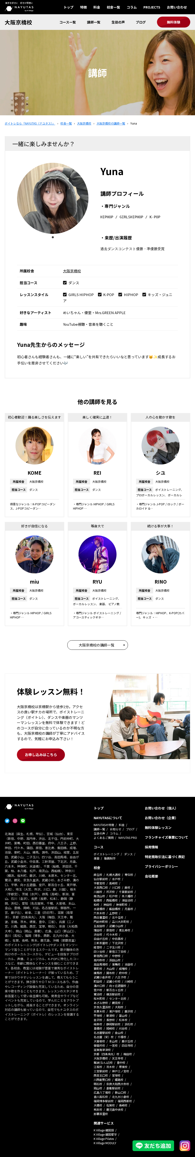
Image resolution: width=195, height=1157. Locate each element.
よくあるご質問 (104, 838)
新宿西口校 (101, 956)
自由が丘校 (101, 939)
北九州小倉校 (120, 1097)
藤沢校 (129, 1011)
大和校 (119, 1007)
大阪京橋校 (18, 22)
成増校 (123, 968)
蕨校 (127, 887)
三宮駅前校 (101, 1071)
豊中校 (121, 1062)
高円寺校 (99, 960)
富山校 (123, 1015)
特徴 (83, 7)
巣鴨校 (116, 964)
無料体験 (173, 22)
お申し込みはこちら (41, 754)
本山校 (113, 1041)
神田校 (107, 904)
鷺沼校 (98, 994)
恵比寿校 (124, 930)
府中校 (123, 973)
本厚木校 (99, 1011)
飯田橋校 (115, 909)
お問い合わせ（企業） (161, 817)
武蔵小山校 (116, 926)
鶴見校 (116, 1003)
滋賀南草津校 (102, 1050)
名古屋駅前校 (102, 1033)
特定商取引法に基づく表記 (165, 856)
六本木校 (99, 913)
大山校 (110, 968)
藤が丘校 (127, 1041)
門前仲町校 (101, 922)
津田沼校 (127, 900)
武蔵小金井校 (102, 977)
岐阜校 (98, 1024)
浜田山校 (115, 960)
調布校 (110, 973)
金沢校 (98, 1020)
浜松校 (129, 1024)
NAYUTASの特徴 (104, 825)
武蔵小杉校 (113, 981)
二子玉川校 (113, 947)
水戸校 (116, 879)
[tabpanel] (52, 198)
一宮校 (113, 1045)
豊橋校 (98, 1028)
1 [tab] (52, 237)
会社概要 (151, 876)
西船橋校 (112, 900)
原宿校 (110, 930)
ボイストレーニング (106, 854)
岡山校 (98, 1088)
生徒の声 (118, 22)
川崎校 (129, 981)
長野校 (110, 1020)
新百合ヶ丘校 (114, 990)
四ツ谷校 (99, 951)
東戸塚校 (115, 1011)
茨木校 (110, 1067)
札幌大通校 (113, 875)
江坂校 (98, 1067)
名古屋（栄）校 (104, 1037)
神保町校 (121, 904)
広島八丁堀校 (102, 1092)
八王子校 (120, 977)
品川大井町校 (120, 922)
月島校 (129, 909)
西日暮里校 (101, 917)
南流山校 (99, 896)
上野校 (113, 913)
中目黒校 (117, 939)
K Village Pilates (104, 1139)
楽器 (96, 858)
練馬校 (98, 973)
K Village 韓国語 (104, 1130)
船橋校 (98, 900)
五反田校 (99, 926)
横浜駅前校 (113, 994)
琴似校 (129, 875)
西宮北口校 (101, 1075)
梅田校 (127, 1054)
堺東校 (123, 1067)
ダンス (128, 854)
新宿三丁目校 (117, 951)
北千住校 (117, 917)
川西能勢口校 (102, 1080)
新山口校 (120, 1092)
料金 (96, 7)
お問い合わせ (177, 7)
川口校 (116, 887)
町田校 (98, 981)
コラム (132, 7)
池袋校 (129, 964)
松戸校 (113, 896)
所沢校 (110, 892)
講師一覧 (93, 22)
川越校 (98, 892)
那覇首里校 (101, 1114)
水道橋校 (99, 909)
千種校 (122, 1037)
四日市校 (127, 1045)
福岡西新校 (125, 1101)
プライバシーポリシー (161, 866)
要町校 (98, 968)
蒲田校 (98, 930)
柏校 (96, 904)
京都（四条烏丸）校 (106, 1054)
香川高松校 (101, 1097)
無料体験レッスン (158, 827)
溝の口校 (99, 986)
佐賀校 (110, 1105)
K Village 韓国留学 (105, 1134)
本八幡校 (127, 896)
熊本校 (98, 1109)
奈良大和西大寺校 (117, 1084)
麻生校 (98, 875)
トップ (68, 7)
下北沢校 (117, 943)
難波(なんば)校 (103, 1062)
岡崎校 (110, 1028)
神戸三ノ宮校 (120, 1071)
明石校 (98, 1084)
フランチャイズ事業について (166, 837)
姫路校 (119, 1080)
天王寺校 (117, 1058)
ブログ (141, 22)
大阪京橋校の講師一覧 (96, 644)
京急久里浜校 (102, 1007)
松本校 (123, 1020)
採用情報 (151, 847)
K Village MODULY (105, 1143)
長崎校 (123, 1105)
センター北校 (117, 998)
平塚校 (98, 1015)
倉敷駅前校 (113, 1088)
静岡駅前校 (113, 1024)
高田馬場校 (101, 964)
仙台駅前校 (101, 879)
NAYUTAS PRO (127, 838)
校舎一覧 (113, 7)
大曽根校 (99, 1041)
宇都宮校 (99, 883)
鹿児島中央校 (114, 1109)
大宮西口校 (101, 887)
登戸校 (98, 990)
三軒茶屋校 (101, 943)
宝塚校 (116, 1075)
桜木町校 (99, 998)
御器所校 (99, 1045)
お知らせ (115, 829)
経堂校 (98, 947)
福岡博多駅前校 (104, 1101)
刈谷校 (123, 1028)
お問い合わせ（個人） (161, 808)
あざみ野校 (101, 1003)
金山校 (119, 1033)
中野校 (116, 956)
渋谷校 (98, 934)
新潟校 (110, 1015)
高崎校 (113, 883)
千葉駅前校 (126, 892)
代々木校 (112, 934)
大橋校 (98, 1105)
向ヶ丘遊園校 (117, 986)
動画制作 (110, 858)
